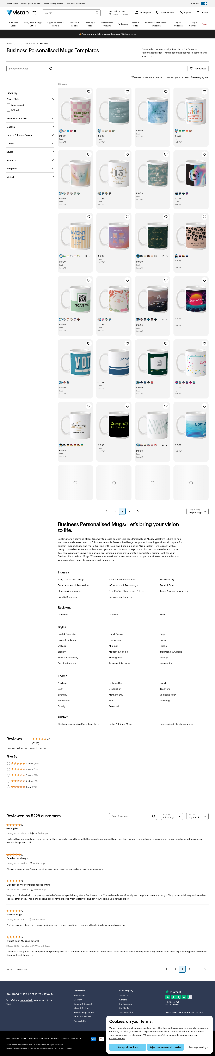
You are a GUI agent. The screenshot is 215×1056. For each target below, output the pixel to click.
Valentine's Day (168, 694)
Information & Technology (123, 585)
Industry (11, 160)
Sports (163, 682)
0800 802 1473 (12, 1038)
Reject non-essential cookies (165, 1047)
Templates (29, 43)
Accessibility (80, 1021)
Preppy (163, 634)
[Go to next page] (205, 969)
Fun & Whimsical (67, 663)
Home (9, 43)
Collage (62, 645)
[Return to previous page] (166, 969)
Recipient (11, 168)
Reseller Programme (53, 3)
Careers (123, 999)
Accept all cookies (127, 1047)
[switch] (201, 3)
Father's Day (115, 682)
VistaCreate (12, 3)
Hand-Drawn (116, 634)
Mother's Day (116, 694)
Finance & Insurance (69, 591)
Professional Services (120, 597)
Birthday (62, 694)
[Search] (97, 13)
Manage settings (198, 1047)
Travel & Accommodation (174, 591)
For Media (124, 1008)
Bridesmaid (64, 700)
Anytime (62, 682)
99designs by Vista (30, 3)
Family (61, 706)
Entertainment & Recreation (73, 585)
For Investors (125, 1004)
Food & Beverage (67, 597)
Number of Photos (16, 118)
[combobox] (69, 13)
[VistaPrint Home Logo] (21, 12)
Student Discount (82, 1016)
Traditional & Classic (171, 651)
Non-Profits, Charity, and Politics (127, 591)
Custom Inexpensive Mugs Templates (78, 724)
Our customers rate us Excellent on (184, 1012)
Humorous (115, 640)
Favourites (200, 68)
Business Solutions (76, 3)
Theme (10, 143)
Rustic (163, 645)
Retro (163, 640)
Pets (111, 700)
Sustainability (126, 1012)
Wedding (165, 700)
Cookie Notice (117, 1038)
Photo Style (12, 99)
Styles (9, 151)
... (18, 43)
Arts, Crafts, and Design (71, 579)
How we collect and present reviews (26, 748)
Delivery (78, 999)
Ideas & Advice (81, 1008)
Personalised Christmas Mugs (176, 724)
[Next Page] (137, 511)
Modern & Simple (118, 651)
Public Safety (167, 579)
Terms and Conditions (59, 1038)
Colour (10, 176)
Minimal (113, 645)
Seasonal (114, 706)
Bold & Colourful (67, 634)
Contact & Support (83, 1004)
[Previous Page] (106, 511)
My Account (79, 995)
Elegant (62, 651)
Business (44, 43)
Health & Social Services (122, 579)
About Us (123, 995)
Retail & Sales (167, 585)
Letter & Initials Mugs (120, 724)
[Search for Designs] (51, 68)
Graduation (115, 688)
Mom (163, 614)
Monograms (115, 657)
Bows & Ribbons (67, 640)
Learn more (130, 34)
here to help (26, 1000)
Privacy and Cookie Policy (38, 1038)
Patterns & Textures (119, 663)
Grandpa (113, 614)
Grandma (63, 614)
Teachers (165, 688)
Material (10, 126)
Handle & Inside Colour (19, 135)
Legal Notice (75, 1038)
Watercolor (166, 663)
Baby (60, 688)
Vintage (164, 657)
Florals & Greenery (68, 657)
